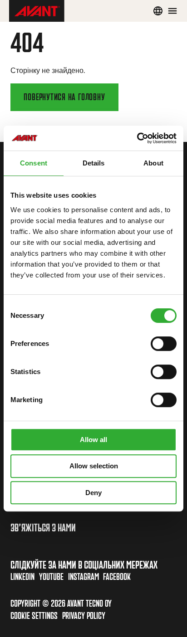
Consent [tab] (33, 163)
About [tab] (153, 163)
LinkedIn (22, 576)
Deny (93, 492)
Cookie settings (34, 615)
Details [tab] (94, 163)
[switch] (164, 343)
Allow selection (93, 466)
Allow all (93, 439)
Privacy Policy (83, 615)
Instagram (83, 576)
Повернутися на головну (64, 97)
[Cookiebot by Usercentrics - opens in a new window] (137, 138)
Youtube (51, 576)
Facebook (117, 576)
